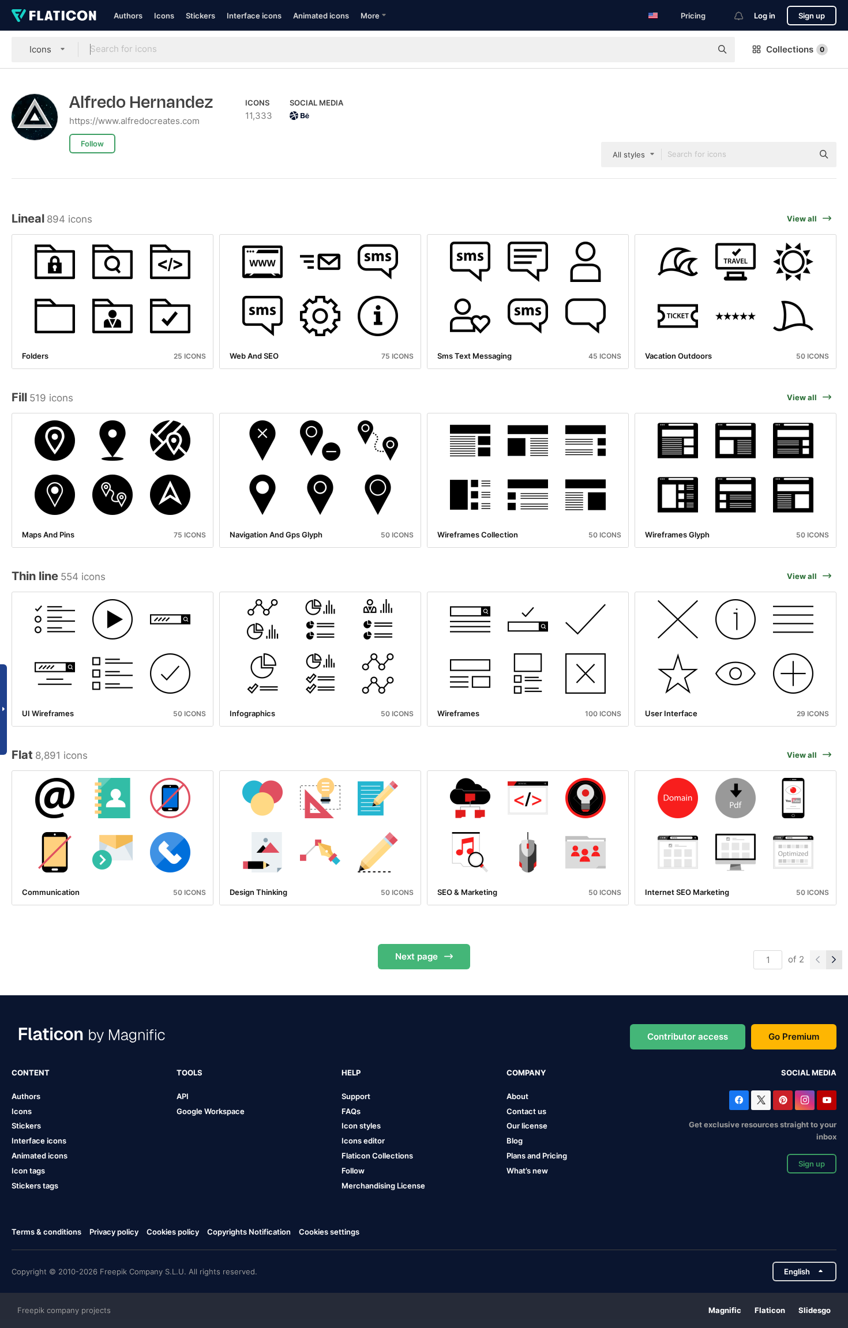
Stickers (200, 15)
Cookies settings (329, 1232)
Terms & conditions (46, 1231)
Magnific (724, 1310)
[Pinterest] (783, 1100)
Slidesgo (814, 1310)
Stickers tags (35, 1185)
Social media (808, 1072)
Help (351, 1072)
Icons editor (363, 1140)
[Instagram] (805, 1100)
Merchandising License (383, 1185)
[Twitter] (761, 1100)
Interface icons (254, 15)
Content (31, 1072)
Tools (189, 1072)
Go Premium (793, 1036)
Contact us (526, 1111)
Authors (128, 15)
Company (526, 1072)
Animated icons (321, 15)
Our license (526, 1125)
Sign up (811, 15)
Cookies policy (173, 1231)
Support (356, 1096)
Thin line (35, 576)
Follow (353, 1170)
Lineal (28, 218)
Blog (514, 1140)
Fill (19, 397)
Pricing (693, 15)
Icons (164, 15)
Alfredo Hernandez (141, 102)
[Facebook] (739, 1100)
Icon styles (361, 1125)
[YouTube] (826, 1100)
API (183, 1096)
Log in (764, 15)
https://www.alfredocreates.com (134, 120)
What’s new (527, 1170)
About (517, 1096)
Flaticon (770, 1310)
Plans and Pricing (536, 1155)
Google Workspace (211, 1111)
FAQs (351, 1111)
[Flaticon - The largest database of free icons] (54, 15)
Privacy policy (113, 1231)
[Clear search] (697, 49)
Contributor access (687, 1036)
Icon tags (28, 1170)
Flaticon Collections (377, 1155)
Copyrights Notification (249, 1231)
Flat (22, 755)
